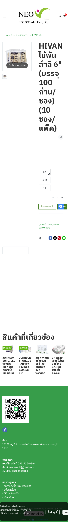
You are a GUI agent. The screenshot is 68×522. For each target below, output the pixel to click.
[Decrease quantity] (53, 197)
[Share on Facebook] (50, 238)
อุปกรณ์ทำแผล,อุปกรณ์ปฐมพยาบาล (49, 226)
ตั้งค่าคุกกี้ (53, 512)
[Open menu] (5, 16)
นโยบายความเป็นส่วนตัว (15, 513)
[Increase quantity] (62, 197)
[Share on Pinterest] (59, 238)
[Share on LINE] (64, 238)
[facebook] (4, 429)
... (14, 35)
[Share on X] (55, 238)
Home (7, 35)
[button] (60, 16)
